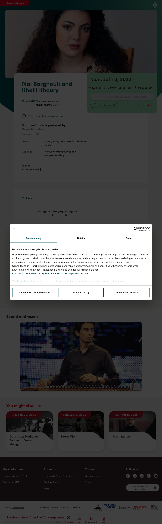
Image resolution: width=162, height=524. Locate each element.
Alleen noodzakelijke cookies (35, 292)
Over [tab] (128, 238)
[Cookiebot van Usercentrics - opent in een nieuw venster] (136, 229)
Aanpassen (79, 292)
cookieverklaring (30, 281)
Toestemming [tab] (33, 238)
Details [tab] (81, 238)
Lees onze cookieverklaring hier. (31, 273)
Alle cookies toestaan (127, 292)
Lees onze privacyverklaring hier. (70, 273)
